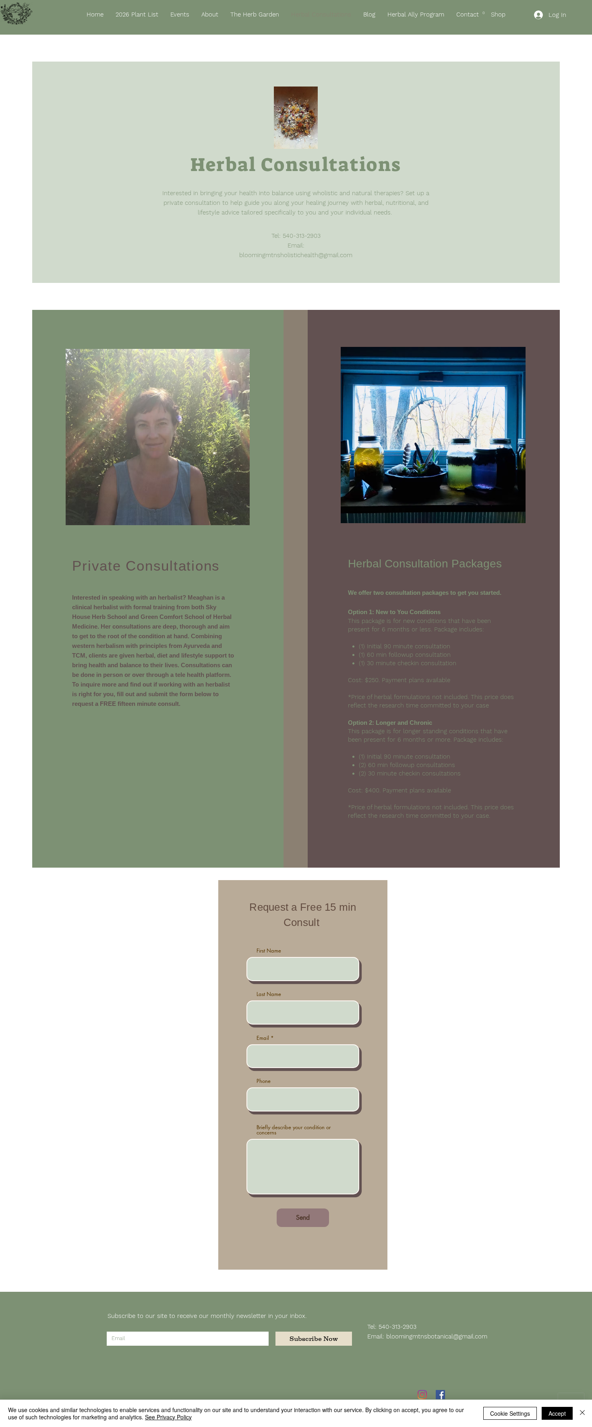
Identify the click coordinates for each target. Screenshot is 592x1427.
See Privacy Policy (168, 1417)
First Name (269, 950)
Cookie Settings (510, 1413)
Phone (264, 1081)
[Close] (582, 1413)
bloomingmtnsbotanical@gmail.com (436, 1336)
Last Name (269, 994)
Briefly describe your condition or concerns (294, 1130)
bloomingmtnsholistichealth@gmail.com (295, 255)
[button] (484, 11)
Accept (557, 1413)
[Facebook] (440, 1394)
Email (263, 1038)
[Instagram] (422, 1394)
